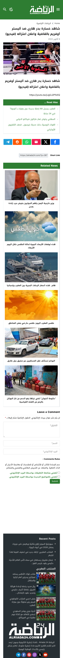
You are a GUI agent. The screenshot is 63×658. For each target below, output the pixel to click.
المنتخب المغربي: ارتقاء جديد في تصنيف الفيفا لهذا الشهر (31, 553)
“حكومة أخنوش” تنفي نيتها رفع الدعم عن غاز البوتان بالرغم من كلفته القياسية (31, 400)
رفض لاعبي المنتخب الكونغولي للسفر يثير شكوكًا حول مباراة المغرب (22, 602)
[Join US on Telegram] (18, 654)
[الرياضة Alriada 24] (31, 630)
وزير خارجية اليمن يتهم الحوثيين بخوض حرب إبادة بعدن (31, 204)
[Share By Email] (36, 142)
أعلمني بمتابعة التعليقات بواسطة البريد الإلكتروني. (33, 473)
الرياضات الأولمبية (43, 23)
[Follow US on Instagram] (34, 654)
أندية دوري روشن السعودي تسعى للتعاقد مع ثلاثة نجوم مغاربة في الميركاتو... (23, 614)
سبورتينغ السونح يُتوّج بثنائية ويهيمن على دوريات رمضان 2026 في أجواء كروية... (32, 545)
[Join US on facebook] (23, 654)
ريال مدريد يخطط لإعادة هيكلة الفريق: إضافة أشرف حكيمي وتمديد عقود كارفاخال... (22, 590)
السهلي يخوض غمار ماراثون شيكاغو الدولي (35, 119)
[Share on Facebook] (55, 142)
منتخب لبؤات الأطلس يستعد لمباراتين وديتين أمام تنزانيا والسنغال (23, 577)
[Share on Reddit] (17, 142)
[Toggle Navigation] (59, 9)
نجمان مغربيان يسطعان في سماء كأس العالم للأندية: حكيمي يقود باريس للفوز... (31, 561)
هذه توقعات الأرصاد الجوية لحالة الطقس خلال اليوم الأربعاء (31, 246)
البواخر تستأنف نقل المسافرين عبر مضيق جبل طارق (31, 361)
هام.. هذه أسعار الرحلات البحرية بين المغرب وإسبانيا (31, 285)
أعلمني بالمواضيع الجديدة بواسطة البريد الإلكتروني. (33, 477)
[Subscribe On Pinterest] (29, 654)
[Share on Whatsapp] (27, 142)
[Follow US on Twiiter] (40, 654)
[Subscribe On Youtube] (45, 654)
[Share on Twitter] (46, 142)
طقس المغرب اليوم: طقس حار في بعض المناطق (31, 323)
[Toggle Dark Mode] (11, 9)
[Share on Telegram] (8, 142)
